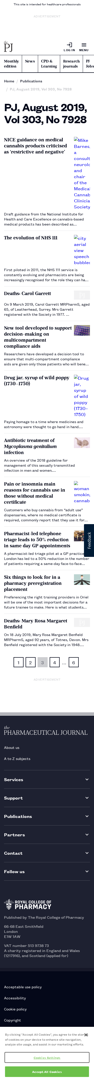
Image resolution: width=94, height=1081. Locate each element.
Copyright (12, 1020)
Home (9, 80)
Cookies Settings (47, 1057)
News (30, 61)
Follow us (14, 871)
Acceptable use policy (23, 986)
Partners (14, 834)
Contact (13, 853)
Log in (69, 49)
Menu (84, 49)
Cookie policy (15, 1008)
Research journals (71, 64)
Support (13, 797)
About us (11, 747)
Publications (31, 80)
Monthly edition (11, 64)
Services (13, 779)
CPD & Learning (49, 64)
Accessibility (15, 997)
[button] (89, 540)
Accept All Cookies (47, 1071)
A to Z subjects (17, 758)
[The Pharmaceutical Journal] (8, 47)
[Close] (85, 1034)
